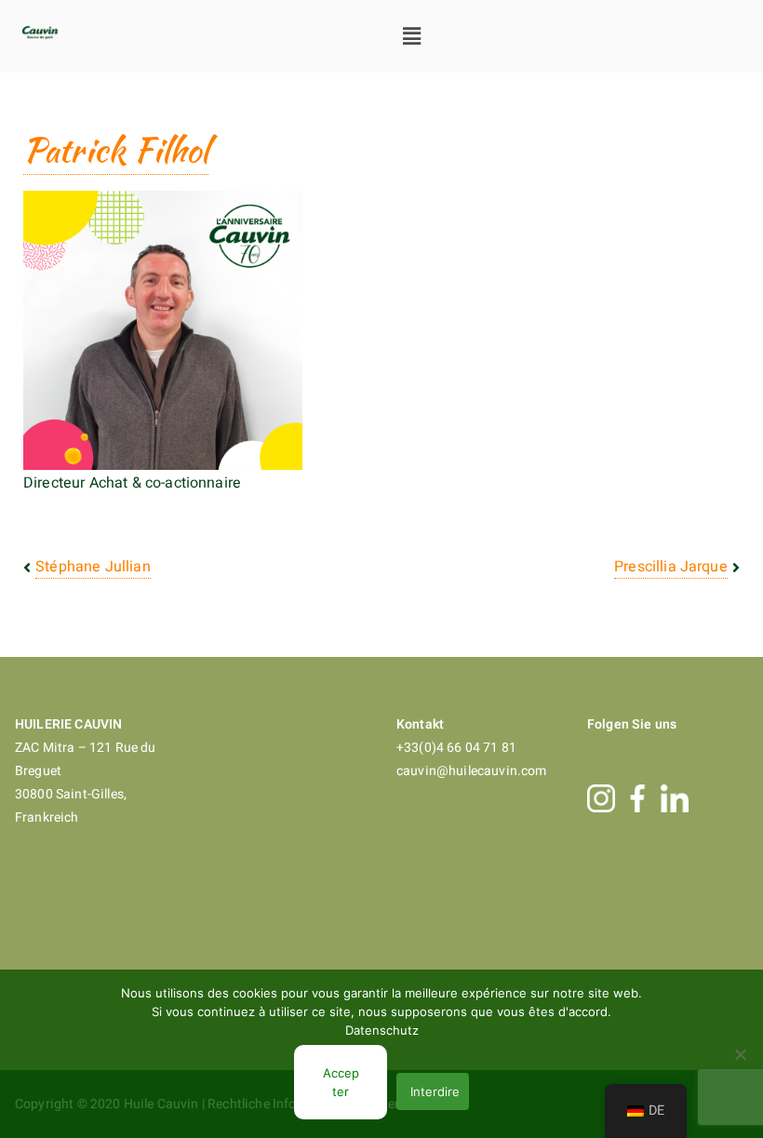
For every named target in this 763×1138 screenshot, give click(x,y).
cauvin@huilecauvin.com (471, 771)
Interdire (435, 1091)
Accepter (341, 1082)
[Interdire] (739, 1054)
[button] (412, 36)
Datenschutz (382, 1030)
